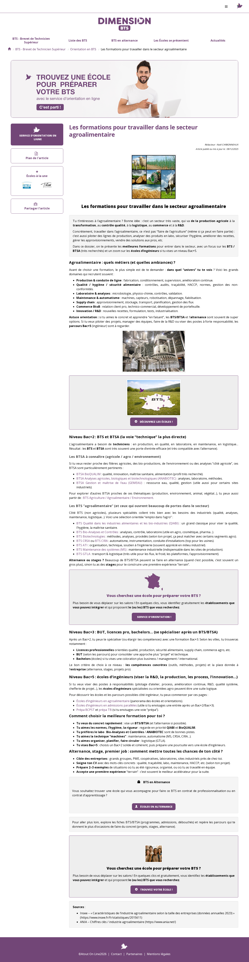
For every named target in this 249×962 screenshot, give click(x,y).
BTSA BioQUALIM (88, 474)
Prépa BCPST (85, 710)
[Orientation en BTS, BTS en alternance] (9, 49)
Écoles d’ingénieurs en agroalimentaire (103, 701)
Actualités (218, 40)
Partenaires (134, 954)
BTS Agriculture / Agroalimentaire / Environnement (118, 498)
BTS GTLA (83, 554)
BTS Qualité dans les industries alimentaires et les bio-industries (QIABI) (127, 523)
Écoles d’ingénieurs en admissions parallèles (106, 705)
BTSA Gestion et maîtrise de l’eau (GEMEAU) (109, 483)
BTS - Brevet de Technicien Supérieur (31, 40)
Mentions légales (158, 954)
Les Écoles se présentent (171, 40)
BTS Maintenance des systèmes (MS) (101, 550)
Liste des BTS (78, 40)
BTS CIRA (101, 541)
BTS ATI (81, 545)
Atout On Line (90, 954)
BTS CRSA (83, 541)
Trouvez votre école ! (156, 889)
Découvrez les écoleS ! (156, 421)
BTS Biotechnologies (90, 536)
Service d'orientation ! (154, 617)
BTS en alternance (124, 40)
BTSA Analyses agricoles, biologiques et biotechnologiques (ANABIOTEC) (126, 478)
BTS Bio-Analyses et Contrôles (97, 532)
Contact (116, 954)
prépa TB (105, 710)
